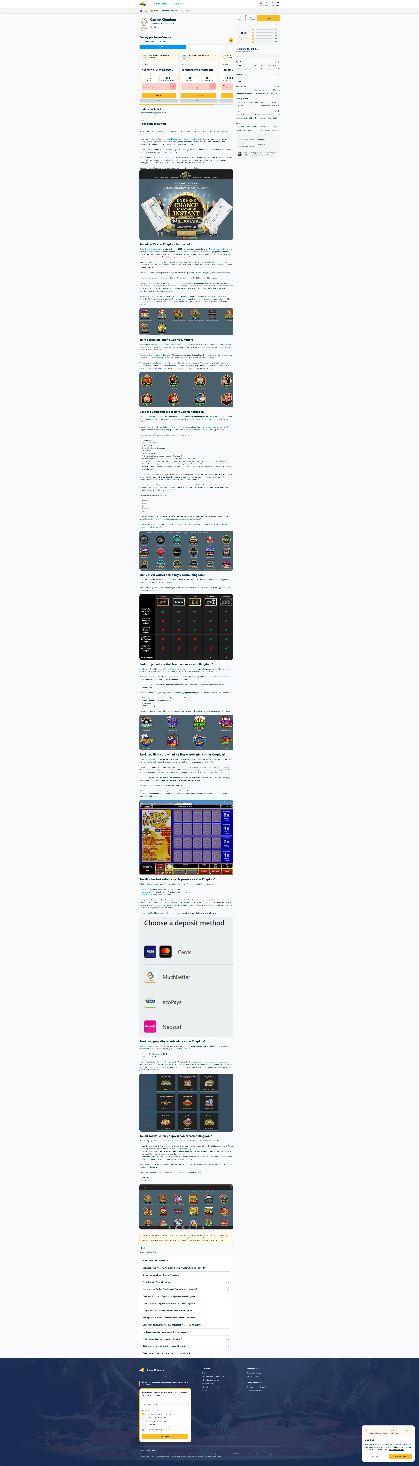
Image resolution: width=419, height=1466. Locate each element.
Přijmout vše (400, 1456)
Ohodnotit (251, 19)
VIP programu (208, 427)
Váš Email (145, 1400)
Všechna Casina (160, 4)
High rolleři (143, 791)
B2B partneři (150, 1424)
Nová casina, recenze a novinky (157, 1421)
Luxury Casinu (195, 419)
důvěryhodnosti (153, 252)
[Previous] (275, 62)
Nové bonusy (163, 47)
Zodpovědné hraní (254, 1373)
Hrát (269, 18)
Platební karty (147, 889)
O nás (204, 1373)
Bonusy (240, 19)
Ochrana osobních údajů (256, 1387)
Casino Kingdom (178, 4)
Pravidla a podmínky (254, 1391)
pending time (178, 900)
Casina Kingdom (164, 344)
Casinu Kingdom (169, 580)
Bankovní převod (148, 895)
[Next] (278, 62)
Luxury (167, 139)
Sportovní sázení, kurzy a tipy (155, 1417)
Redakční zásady (208, 1383)
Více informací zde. (396, 1450)
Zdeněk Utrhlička (243, 139)
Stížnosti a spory (253, 1376)
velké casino (217, 249)
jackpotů (158, 464)
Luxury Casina (146, 347)
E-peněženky (147, 892)
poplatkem (185, 1049)
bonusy (142, 142)
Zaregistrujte (159, 358)
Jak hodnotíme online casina (213, 1376)
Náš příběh (206, 1391)
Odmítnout (375, 1456)
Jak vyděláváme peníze (210, 1387)
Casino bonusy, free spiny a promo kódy (160, 1414)
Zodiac (175, 139)
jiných (165, 368)
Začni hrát (159, 96)
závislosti (215, 677)
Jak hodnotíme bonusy (211, 1380)
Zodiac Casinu (208, 419)
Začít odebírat (165, 1437)
